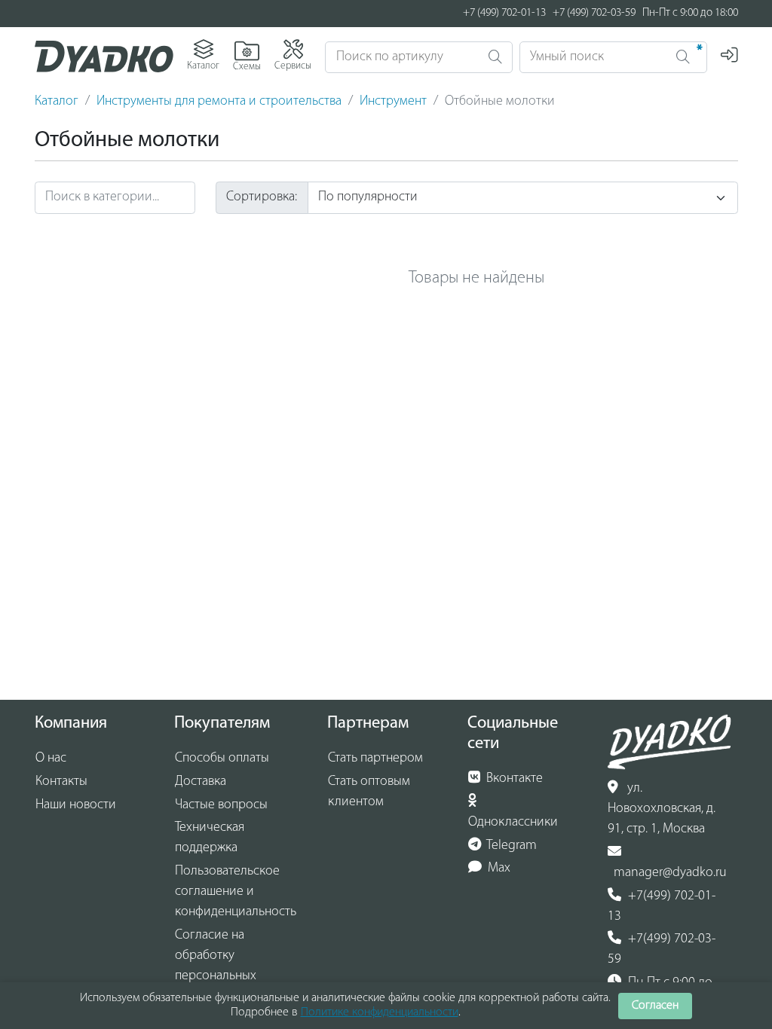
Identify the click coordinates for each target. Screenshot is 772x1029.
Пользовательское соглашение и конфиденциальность (235, 892)
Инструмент (393, 101)
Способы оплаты (222, 758)
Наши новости (75, 805)
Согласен (655, 1006)
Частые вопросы (221, 805)
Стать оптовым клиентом (369, 792)
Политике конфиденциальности (379, 1012)
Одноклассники (513, 822)
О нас (50, 758)
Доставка (200, 782)
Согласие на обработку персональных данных (215, 966)
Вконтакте (513, 779)
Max (497, 868)
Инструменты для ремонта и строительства (219, 101)
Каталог (56, 101)
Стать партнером (375, 758)
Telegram (510, 846)
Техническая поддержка (209, 838)
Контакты (61, 782)
